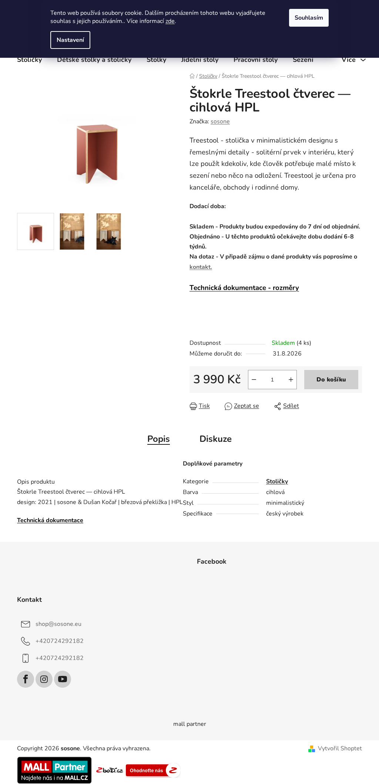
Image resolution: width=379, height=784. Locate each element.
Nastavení (70, 40)
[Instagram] (44, 679)
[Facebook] (25, 679)
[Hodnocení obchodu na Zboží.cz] (109, 770)
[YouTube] (62, 679)
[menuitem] (29, 59)
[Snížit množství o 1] (253, 379)
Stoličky (277, 481)
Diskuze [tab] (215, 439)
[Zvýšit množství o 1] (290, 379)
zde (170, 21)
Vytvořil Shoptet (340, 748)
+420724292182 (60, 641)
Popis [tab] (158, 439)
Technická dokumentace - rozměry (244, 288)
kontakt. (201, 267)
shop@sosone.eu (58, 624)
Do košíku (331, 380)
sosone (220, 121)
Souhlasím (309, 18)
